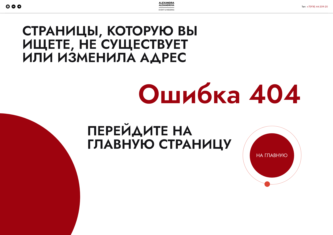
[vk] (13, 6)
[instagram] (8, 6)
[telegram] (19, 6)
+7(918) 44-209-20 (317, 6)
